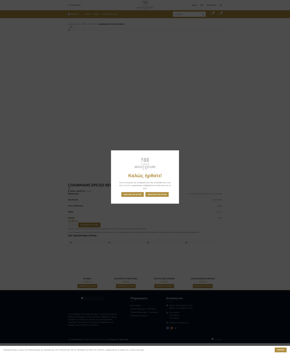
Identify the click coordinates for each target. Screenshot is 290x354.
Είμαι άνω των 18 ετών (132, 194)
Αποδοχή (280, 350)
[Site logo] (145, 163)
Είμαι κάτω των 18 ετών (157, 194)
